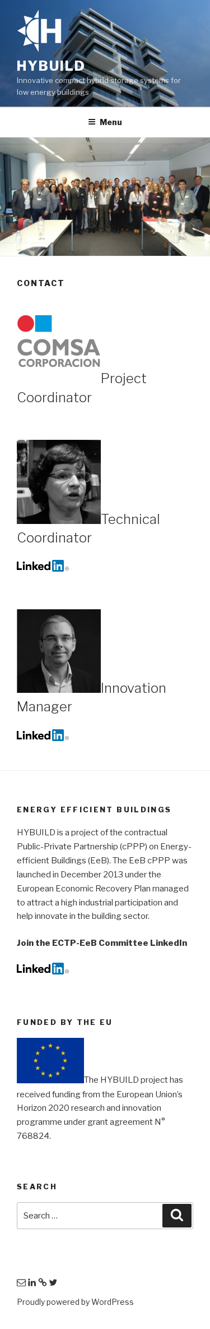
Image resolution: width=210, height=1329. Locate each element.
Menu (111, 122)
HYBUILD (51, 66)
